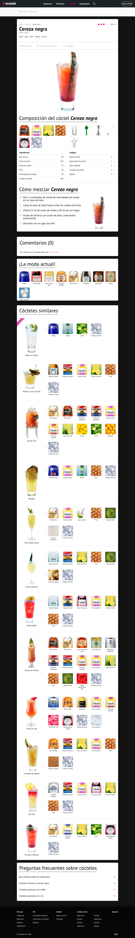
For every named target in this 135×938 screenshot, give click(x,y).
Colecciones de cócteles (41, 919)
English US (80, 926)
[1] (98, 24)
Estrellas (36, 923)
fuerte (21, 36)
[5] (109, 24)
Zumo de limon (25, 165)
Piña (21, 170)
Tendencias (47, 4)
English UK (80, 916)
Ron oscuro (23, 157)
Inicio (21, 24)
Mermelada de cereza (27, 174)
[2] (101, 24)
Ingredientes (85, 4)
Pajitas (72, 174)
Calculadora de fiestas (40, 916)
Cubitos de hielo (25, 178)
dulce (31, 36)
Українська (97, 919)
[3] (104, 24)
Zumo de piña (24, 161)
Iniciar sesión (127, 4)
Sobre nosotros (61, 916)
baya (26, 36)
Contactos (59, 919)
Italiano (96, 926)
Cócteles (72, 4)
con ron (44, 36)
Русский (96, 923)
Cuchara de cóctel (76, 170)
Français (96, 916)
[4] (106, 24)
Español (79, 923)
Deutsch (79, 919)
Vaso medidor (74, 165)
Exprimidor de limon (77, 161)
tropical (37, 36)
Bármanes (60, 4)
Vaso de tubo (74, 157)
